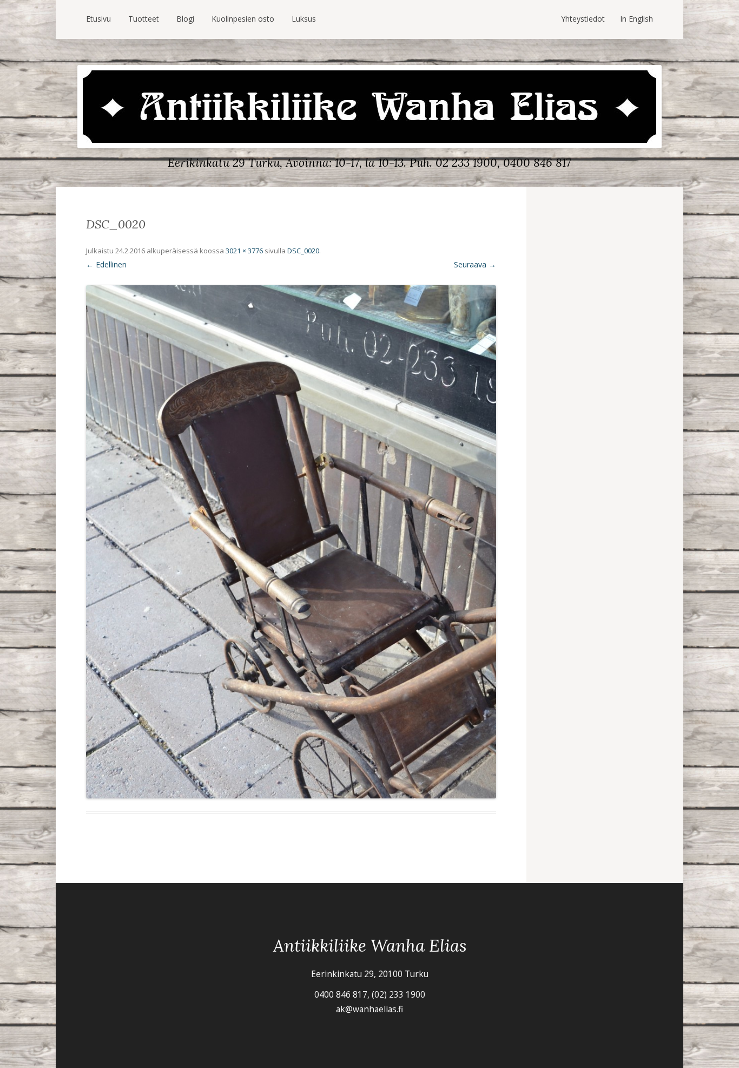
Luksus (304, 19)
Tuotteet (143, 19)
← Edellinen (106, 264)
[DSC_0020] (291, 541)
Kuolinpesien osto (243, 19)
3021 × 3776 (244, 250)
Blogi (185, 19)
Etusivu (98, 19)
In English (636, 19)
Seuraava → (475, 264)
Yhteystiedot (583, 19)
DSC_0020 (303, 250)
